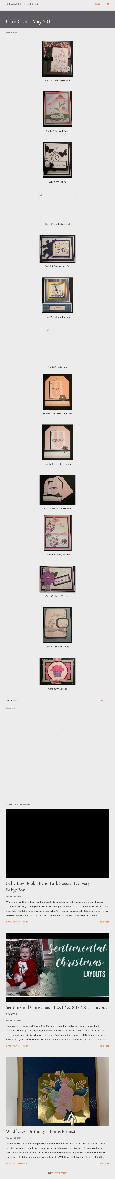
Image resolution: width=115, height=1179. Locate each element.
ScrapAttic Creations (22, 4)
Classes (15, 701)
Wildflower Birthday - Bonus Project (40, 1131)
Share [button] (103, 701)
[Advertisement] (57, 784)
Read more (104, 922)
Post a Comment (20, 922)
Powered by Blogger (59, 1173)
